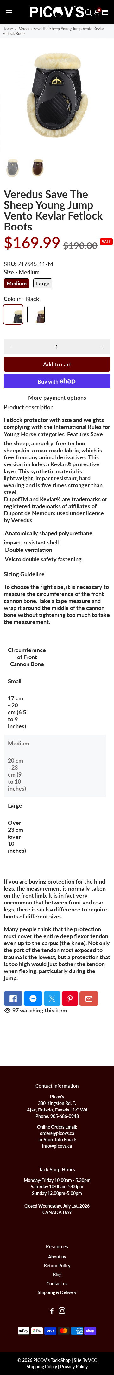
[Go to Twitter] (52, 998)
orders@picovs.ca (57, 1133)
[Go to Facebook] (13, 998)
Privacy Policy (74, 1366)
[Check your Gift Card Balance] (105, 12)
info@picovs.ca (57, 1146)
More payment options (57, 397)
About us (57, 1256)
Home (8, 28)
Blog (57, 1274)
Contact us (57, 1283)
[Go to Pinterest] (70, 998)
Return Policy (57, 1265)
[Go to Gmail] (88, 998)
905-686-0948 (64, 1116)
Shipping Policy (42, 1366)
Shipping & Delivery (57, 1292)
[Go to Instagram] (62, 1311)
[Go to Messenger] (33, 998)
